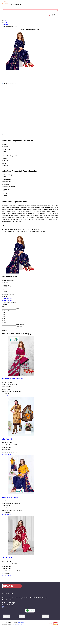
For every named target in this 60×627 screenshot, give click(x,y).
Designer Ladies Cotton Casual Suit (12, 378)
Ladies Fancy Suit (7, 439)
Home (4, 20)
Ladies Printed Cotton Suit (10, 497)
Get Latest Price (8, 299)
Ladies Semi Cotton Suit (9, 558)
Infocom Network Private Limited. (19, 624)
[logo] (5, 4)
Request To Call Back (7, 300)
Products (5, 22)
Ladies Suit (6, 24)
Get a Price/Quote (6, 396)
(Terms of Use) (21, 622)
